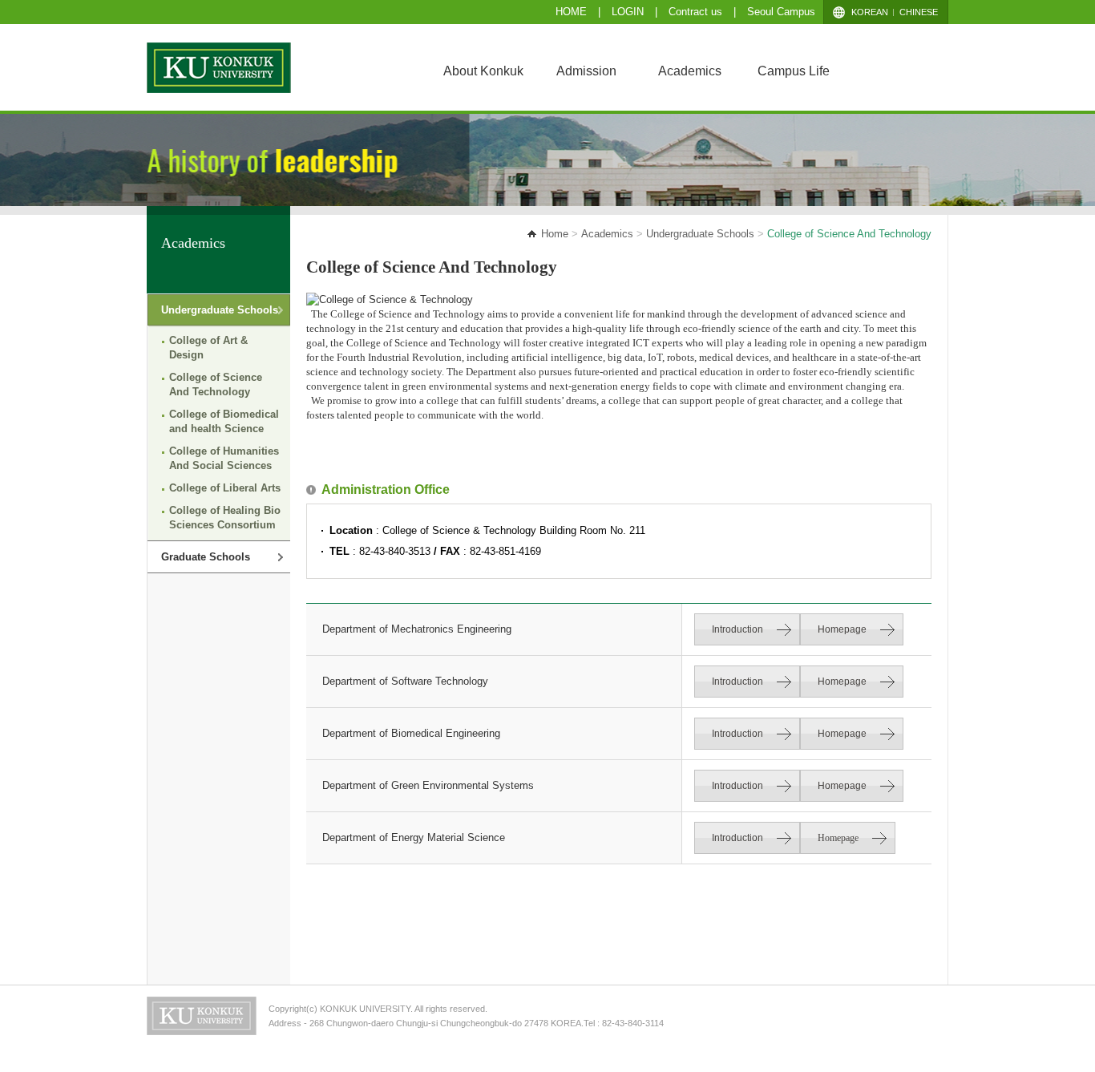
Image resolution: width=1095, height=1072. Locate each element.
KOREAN (869, 12)
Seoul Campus (781, 12)
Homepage (842, 629)
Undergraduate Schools (700, 234)
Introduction (737, 629)
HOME (571, 12)
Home (554, 234)
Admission (586, 71)
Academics (689, 71)
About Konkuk (483, 71)
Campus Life (794, 71)
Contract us (697, 12)
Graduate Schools (205, 557)
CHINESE (918, 12)
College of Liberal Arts (225, 488)
